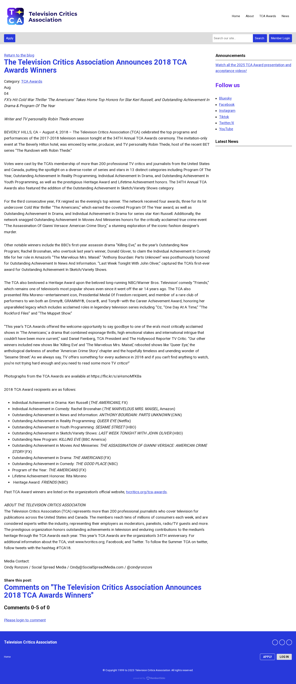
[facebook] (275, 642)
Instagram (227, 110)
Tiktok (224, 117)
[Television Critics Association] (42, 16)
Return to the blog (19, 55)
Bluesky (225, 98)
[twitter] (282, 642)
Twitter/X (226, 123)
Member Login (280, 38)
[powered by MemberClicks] (148, 679)
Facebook (227, 104)
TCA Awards (31, 81)
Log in (284, 656)
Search (259, 38)
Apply (9, 38)
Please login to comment (25, 620)
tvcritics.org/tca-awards (146, 492)
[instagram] (289, 642)
